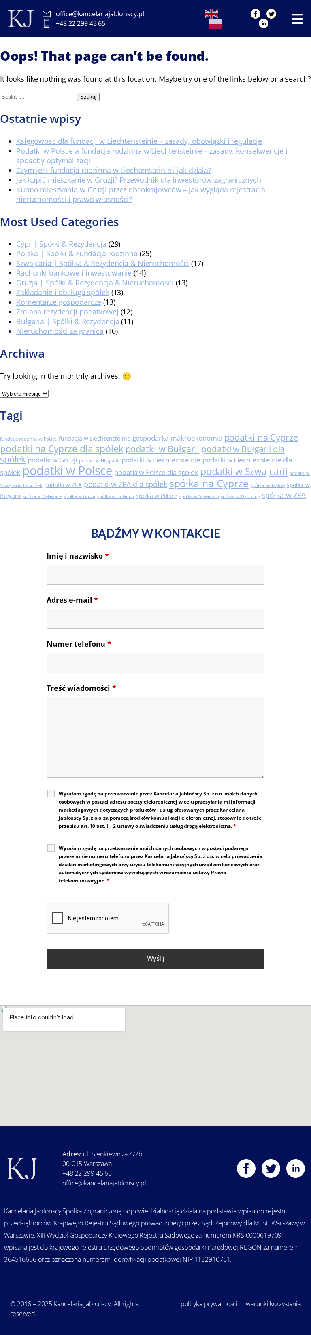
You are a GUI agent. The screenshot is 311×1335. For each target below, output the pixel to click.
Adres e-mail (72, 600)
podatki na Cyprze (261, 437)
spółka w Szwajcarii (199, 496)
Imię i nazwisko (78, 556)
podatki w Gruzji (52, 459)
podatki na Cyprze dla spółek (62, 448)
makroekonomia (196, 438)
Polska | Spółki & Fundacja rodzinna (77, 253)
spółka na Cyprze (209, 483)
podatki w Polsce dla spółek (156, 472)
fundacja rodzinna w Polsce (28, 439)
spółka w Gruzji (79, 496)
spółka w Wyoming (240, 496)
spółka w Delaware (42, 496)
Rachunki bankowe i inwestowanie (74, 273)
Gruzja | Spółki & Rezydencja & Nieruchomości (95, 282)
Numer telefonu (79, 644)
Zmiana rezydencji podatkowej (67, 311)
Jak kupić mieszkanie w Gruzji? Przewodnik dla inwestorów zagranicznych (138, 180)
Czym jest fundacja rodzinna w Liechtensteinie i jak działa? (113, 170)
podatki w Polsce (67, 470)
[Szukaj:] (38, 96)
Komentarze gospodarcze (58, 302)
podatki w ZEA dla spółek (125, 484)
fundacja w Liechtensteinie (94, 438)
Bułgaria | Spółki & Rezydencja (67, 321)
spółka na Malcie (268, 485)
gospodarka (150, 438)
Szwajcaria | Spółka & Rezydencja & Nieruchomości (102, 263)
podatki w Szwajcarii (244, 471)
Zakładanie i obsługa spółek (62, 292)
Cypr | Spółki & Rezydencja (61, 244)
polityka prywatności (209, 1303)
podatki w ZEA (62, 485)
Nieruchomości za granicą (60, 331)
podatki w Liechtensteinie (160, 459)
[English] (212, 13)
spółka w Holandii (115, 496)
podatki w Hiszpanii (99, 461)
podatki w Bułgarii (163, 449)
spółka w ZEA (284, 495)
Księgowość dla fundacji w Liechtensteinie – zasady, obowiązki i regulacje (139, 141)
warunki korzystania (273, 1303)
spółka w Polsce (156, 496)
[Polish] (216, 23)
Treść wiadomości (81, 688)
